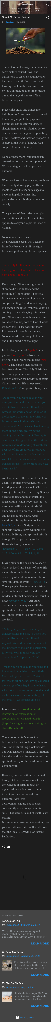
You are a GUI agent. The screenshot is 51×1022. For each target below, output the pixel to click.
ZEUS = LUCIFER (11, 920)
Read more (40, 943)
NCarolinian (25, 4)
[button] (47, 18)
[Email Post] (8, 848)
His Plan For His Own (12, 983)
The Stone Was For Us (12, 952)
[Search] (47, 5)
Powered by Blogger (27, 1017)
